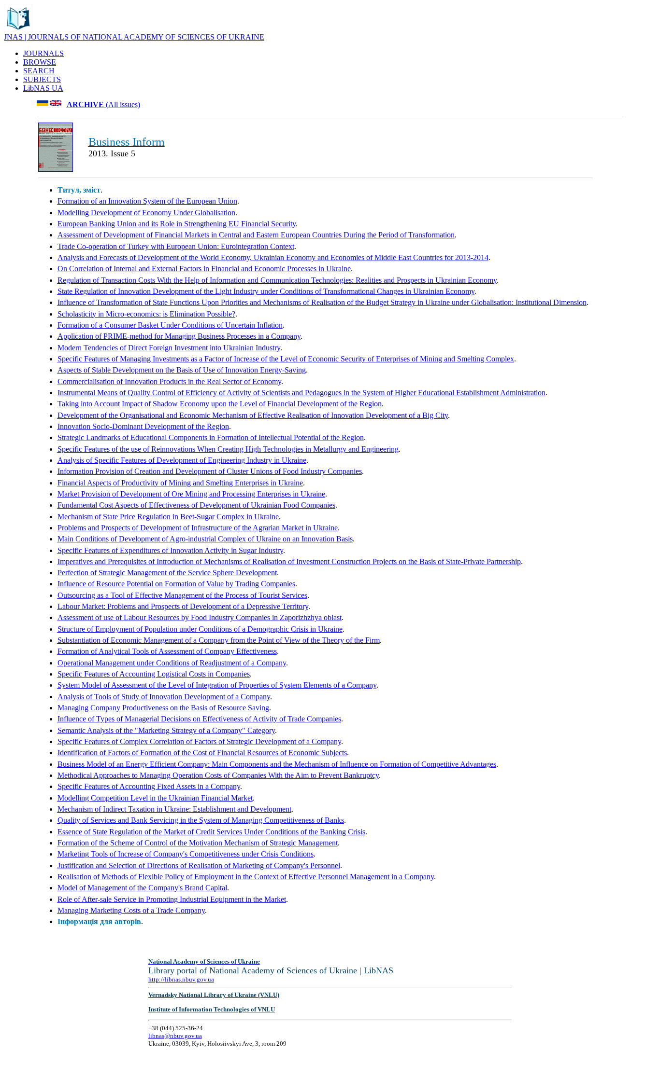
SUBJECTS (42, 79)
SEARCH (39, 71)
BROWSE (39, 62)
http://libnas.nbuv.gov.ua (181, 979)
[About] (18, 30)
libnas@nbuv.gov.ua (175, 1035)
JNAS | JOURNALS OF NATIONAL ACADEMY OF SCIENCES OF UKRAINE (134, 37)
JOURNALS (43, 53)
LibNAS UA (43, 88)
